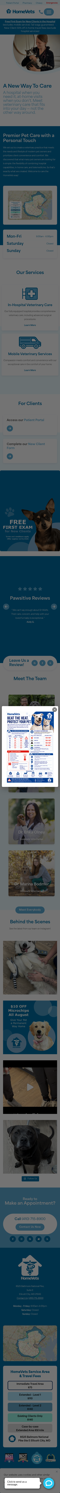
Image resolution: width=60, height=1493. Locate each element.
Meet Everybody (30, 910)
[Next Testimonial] (54, 607)
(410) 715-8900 (34, 1219)
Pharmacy (27, 3)
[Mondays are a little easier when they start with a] (30, 1147)
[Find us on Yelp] (50, 663)
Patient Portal (12, 3)
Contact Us (22, 1298)
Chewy (39, 3)
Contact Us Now (30, 1227)
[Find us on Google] (35, 663)
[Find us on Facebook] (42, 663)
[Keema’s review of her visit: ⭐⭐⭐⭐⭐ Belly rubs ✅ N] (30, 967)
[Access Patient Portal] (10, 428)
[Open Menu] (49, 12)
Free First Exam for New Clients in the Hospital (30, 22)
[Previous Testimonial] (6, 607)
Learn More (30, 325)
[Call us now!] (39, 12)
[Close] (57, 1471)
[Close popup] (54, 709)
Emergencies (52, 3)
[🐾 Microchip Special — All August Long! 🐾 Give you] (30, 1027)
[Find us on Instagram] (21, 1239)
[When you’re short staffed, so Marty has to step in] (30, 1087)
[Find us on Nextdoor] (39, 1239)
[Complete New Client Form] (10, 456)
